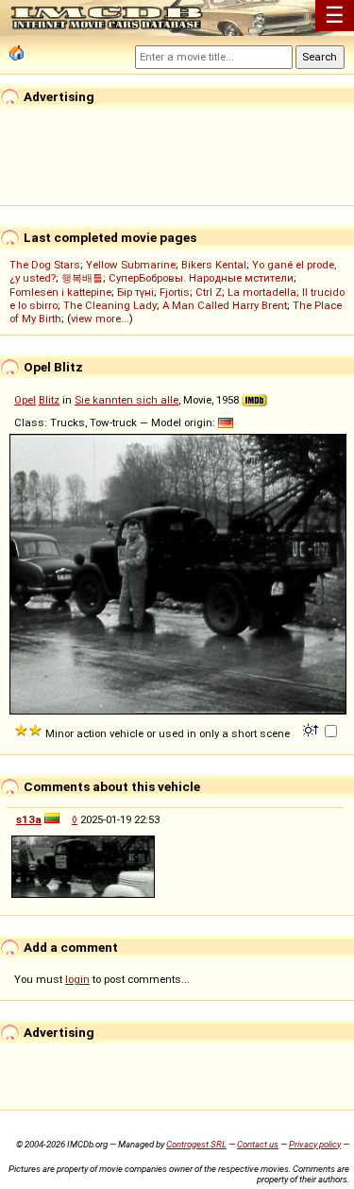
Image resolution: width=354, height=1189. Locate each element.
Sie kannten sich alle (126, 399)
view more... (100, 318)
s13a (29, 819)
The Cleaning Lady (110, 305)
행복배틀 (82, 277)
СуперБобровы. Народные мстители (201, 277)
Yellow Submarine (131, 264)
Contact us (257, 1144)
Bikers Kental (213, 264)
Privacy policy (315, 1144)
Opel (25, 399)
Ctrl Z (208, 292)
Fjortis (175, 292)
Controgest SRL (196, 1144)
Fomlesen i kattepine (60, 292)
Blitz (49, 399)
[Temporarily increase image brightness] (312, 728)
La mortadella (262, 292)
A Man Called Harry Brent (224, 305)
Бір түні (135, 292)
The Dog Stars (44, 264)
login (77, 979)
